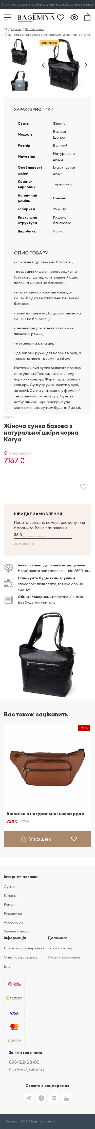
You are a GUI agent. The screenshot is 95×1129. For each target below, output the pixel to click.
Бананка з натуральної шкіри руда (45, 813)
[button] (43, 65)
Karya (58, 231)
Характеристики (34, 109)
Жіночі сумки (34, 29)
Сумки (16, 29)
